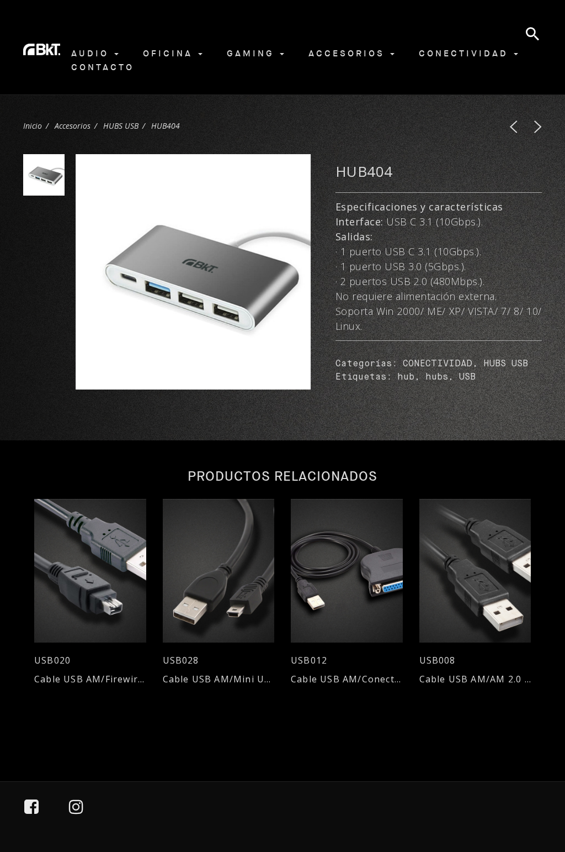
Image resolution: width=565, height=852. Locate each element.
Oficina (170, 53)
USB (467, 377)
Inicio (32, 125)
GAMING (253, 53)
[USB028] (219, 571)
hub (405, 377)
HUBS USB (120, 125)
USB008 (437, 660)
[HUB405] (538, 126)
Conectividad (466, 53)
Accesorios (348, 53)
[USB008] (475, 571)
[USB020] (90, 571)
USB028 (181, 660)
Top (527, 793)
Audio (92, 53)
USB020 (52, 660)
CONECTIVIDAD (437, 364)
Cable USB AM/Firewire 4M (90, 679)
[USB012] (347, 571)
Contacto (102, 67)
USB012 (309, 660)
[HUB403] (514, 126)
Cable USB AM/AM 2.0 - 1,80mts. (475, 679)
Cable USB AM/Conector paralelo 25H (347, 679)
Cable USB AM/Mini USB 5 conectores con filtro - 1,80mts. (219, 679)
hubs (436, 377)
